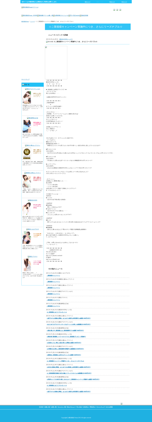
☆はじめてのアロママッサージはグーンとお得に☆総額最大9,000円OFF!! (69, 324)
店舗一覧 (47, 407)
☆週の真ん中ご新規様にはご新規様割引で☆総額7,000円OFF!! (65, 330)
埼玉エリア (124, 1)
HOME (41, 407)
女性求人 (39, 61)
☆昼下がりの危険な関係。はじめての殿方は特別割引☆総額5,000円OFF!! (69, 318)
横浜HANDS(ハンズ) (66, 39)
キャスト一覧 (62, 407)
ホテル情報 (109, 407)
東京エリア (87, 1)
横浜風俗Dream (25, 21)
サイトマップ (25, 79)
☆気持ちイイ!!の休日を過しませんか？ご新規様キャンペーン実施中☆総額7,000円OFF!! (73, 379)
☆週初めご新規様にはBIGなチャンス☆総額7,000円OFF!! (64, 355)
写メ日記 (79, 407)
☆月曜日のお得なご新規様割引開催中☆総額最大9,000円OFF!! (65, 349)
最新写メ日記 (38, 35)
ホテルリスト (38, 48)
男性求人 (39, 75)
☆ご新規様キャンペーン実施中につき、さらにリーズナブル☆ (65, 361)
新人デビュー (71, 407)
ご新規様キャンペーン (53, 275)
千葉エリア (112, 1)
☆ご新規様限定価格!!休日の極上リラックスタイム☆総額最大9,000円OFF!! (69, 373)
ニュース (32, 21)
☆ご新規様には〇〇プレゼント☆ (57, 312)
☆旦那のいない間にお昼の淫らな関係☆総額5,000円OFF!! (64, 342)
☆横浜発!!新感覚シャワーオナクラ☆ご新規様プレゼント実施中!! (66, 336)
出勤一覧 (54, 407)
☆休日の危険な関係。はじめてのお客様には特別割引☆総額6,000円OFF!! (69, 367)
